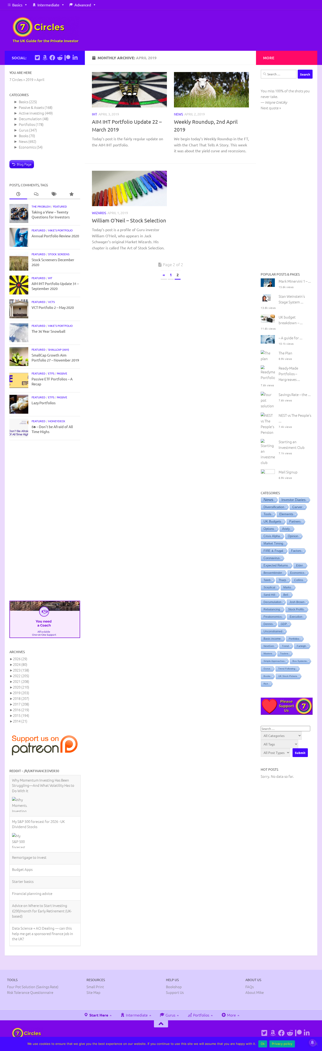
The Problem (41, 206)
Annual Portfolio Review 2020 (55, 236)
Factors (296, 551)
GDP (284, 624)
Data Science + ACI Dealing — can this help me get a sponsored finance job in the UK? (42, 898)
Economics (27, 147)
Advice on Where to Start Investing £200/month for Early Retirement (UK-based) (42, 875)
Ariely (286, 529)
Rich (266, 683)
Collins (298, 580)
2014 (20, 721)
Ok (263, 1044)
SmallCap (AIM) (58, 349)
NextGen (269, 646)
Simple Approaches (274, 661)
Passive (62, 373)
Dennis (268, 624)
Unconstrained (273, 631)
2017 (21, 704)
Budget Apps (22, 833)
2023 (21, 670)
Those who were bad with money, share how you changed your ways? (43, 940)
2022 (21, 675)
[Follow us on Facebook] (52, 57)
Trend (285, 646)
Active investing (31, 113)
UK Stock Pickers (287, 676)
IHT (94, 114)
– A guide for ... (290, 337)
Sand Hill (269, 594)
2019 (21, 692)
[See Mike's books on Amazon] (45, 57)
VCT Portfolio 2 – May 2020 (53, 307)
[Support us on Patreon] (67, 57)
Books (23, 135)
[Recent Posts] (18, 194)
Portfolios (27, 124)
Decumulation (30, 118)
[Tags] (53, 194)
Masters (268, 653)
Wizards (99, 213)
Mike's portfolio (60, 230)
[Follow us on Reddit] (60, 57)
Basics (17, 4)
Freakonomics (273, 616)
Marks (287, 587)
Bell (285, 594)
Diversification (274, 507)
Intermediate (48, 4)
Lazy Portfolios (44, 402)
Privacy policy (282, 1044)
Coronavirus (272, 558)
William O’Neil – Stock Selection (129, 220)
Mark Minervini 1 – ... (295, 281)
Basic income (272, 638)
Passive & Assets (31, 107)
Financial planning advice (32, 857)
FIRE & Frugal (273, 551)
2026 (20, 658)
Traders (284, 653)
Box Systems (300, 661)
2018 (21, 698)
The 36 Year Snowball (48, 331)
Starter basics (22, 845)
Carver (297, 507)
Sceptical (269, 587)
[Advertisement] (44, 520)
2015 (21, 715)
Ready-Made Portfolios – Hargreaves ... (289, 374)
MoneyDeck (56, 421)
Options (269, 529)
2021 (21, 681)
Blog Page (24, 164)
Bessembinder (273, 572)
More (231, 1014)
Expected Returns (276, 565)
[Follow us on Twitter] (37, 57)
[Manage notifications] (312, 1042)
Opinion (293, 536)
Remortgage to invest (29, 821)
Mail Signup (288, 471)
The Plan (285, 352)
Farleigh (301, 646)
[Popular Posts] (71, 194)
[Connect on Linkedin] (75, 57)
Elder (299, 565)
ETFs (51, 373)
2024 (20, 664)
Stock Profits (296, 609)
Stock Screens (58, 254)
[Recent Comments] (36, 194)
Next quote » (271, 107)
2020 (21, 687)
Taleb (267, 580)
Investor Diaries (293, 500)
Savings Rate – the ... (295, 394)
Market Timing (273, 543)
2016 (21, 709)
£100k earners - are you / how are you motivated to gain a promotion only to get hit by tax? (42, 920)
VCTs (51, 302)
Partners (295, 521)
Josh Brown (297, 602)
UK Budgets (272, 521)
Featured (60, 206)
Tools (267, 514)
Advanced (82, 4)
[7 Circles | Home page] (45, 30)
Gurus (23, 130)
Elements (286, 514)
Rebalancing (272, 609)
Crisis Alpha (272, 536)
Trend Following (286, 668)
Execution (296, 616)
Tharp (282, 580)
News (178, 114)
